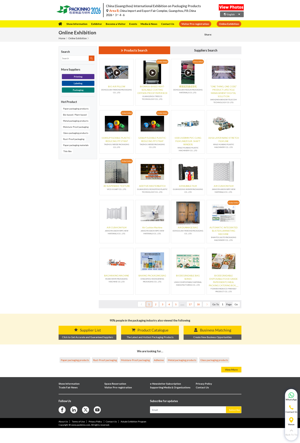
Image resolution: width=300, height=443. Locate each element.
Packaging (78, 90)
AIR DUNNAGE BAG (188, 227)
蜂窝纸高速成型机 (188, 86)
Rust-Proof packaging (73, 139)
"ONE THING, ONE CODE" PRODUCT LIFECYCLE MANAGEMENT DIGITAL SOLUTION (223, 91)
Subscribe (234, 409)
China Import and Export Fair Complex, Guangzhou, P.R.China (152, 10)
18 (198, 304)
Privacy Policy (95, 421)
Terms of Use (78, 421)
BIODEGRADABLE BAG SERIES (188, 277)
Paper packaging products (76, 108)
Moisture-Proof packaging (76, 127)
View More (231, 369)
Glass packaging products (75, 133)
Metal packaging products (75, 120)
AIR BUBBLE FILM (188, 186)
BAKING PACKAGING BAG (152, 275)
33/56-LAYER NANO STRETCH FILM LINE (223, 139)
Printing (78, 76)
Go (236, 304)
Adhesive (159, 360)
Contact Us (167, 23)
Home (62, 38)
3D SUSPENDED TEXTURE (116, 186)
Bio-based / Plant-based (75, 114)
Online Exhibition (77, 38)
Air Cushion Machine (152, 227)
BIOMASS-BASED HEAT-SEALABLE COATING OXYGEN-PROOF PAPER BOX (152, 89)
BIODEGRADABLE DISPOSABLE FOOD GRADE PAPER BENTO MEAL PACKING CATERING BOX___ (223, 280)
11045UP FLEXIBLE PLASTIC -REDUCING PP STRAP (117, 139)
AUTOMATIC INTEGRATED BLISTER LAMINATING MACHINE (224, 230)
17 (190, 304)
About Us (63, 421)
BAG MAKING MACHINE (116, 275)
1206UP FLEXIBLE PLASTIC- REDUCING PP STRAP (152, 139)
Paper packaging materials (76, 145)
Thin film (67, 151)
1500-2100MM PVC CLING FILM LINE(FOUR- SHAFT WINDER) (188, 141)
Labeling (78, 83)
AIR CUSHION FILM (223, 186)
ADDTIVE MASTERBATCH (152, 186)
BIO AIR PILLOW (116, 86)
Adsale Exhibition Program (133, 421)
